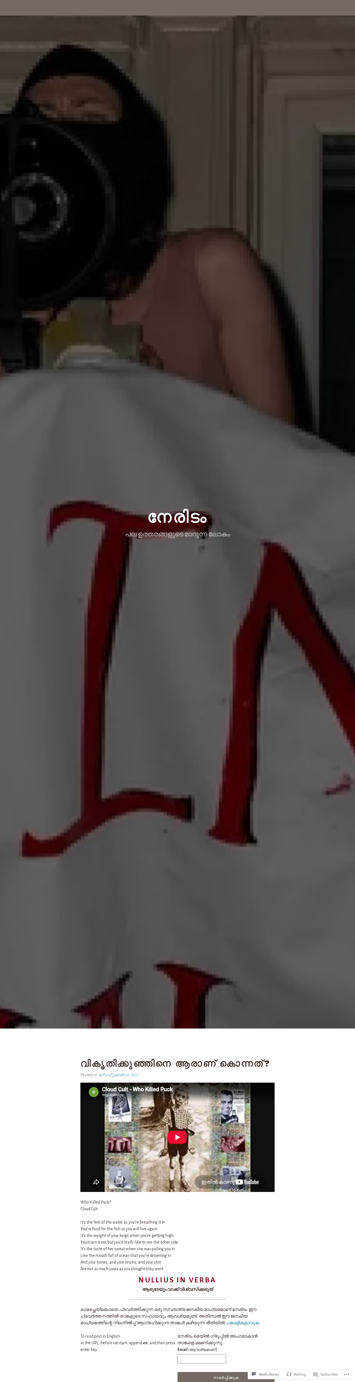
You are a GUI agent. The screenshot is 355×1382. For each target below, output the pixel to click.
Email (197, 1349)
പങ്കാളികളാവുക (242, 1323)
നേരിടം (177, 517)
